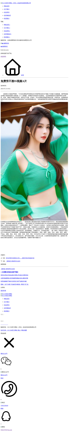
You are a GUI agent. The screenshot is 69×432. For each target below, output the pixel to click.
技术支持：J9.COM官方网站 (9, 330)
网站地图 (24, 330)
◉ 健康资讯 (4, 46)
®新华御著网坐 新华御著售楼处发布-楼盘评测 (14, 278)
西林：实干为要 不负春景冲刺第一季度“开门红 (15, 284)
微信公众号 (4, 375)
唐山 (19, 330)
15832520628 (4, 405)
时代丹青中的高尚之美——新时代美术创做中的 (20, 258)
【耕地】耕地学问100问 (13, 261)
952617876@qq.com (6, 430)
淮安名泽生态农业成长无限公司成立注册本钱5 (14, 275)
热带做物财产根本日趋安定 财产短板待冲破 (14, 281)
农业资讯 (3, 56)
